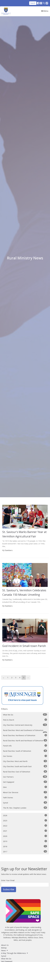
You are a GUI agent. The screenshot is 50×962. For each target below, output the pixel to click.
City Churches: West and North (24, 761)
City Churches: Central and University (24, 725)
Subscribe (8, 889)
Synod (24, 802)
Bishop (4, 948)
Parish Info (24, 745)
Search (32, 3)
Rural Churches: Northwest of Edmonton (24, 735)
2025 (24, 820)
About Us (5, 945)
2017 (24, 851)
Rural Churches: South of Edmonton (24, 751)
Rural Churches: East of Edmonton (24, 771)
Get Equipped (24, 782)
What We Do (24, 714)
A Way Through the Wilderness (13, 953)
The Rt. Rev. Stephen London (24, 808)
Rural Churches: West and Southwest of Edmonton (24, 731)
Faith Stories (24, 797)
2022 (24, 825)
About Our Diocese (24, 792)
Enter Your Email (7, 880)
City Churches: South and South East (24, 766)
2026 (24, 815)
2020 (24, 836)
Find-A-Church (24, 720)
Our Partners (24, 776)
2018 (24, 846)
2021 (24, 831)
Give (24, 787)
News (3, 950)
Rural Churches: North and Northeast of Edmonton (24, 740)
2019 (24, 841)
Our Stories (24, 756)
